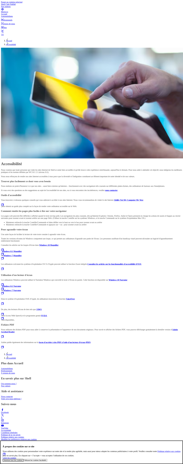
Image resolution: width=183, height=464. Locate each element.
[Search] (91, 31)
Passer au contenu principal (11, 2)
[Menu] (91, 34)
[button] (91, 17)
